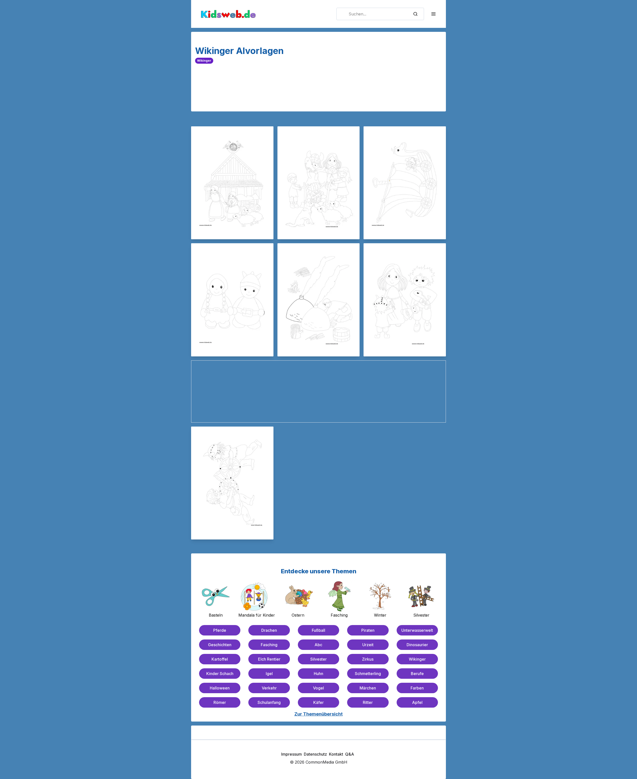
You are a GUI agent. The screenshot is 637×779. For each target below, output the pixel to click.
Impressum (291, 754)
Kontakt (336, 754)
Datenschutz (315, 754)
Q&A (349, 754)
